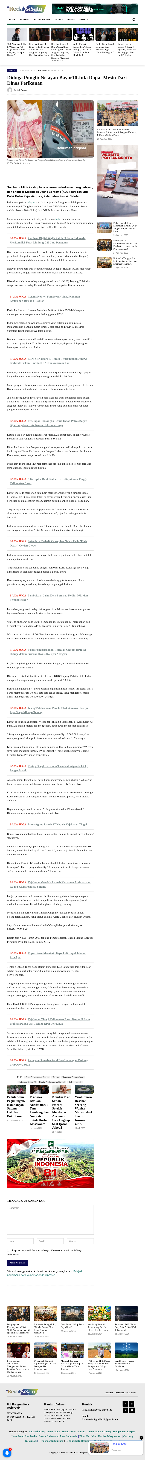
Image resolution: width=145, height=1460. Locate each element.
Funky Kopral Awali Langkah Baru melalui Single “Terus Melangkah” (105, 48)
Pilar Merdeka (87, 1436)
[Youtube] (132, 1410)
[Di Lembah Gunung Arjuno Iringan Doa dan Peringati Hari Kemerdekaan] (45, 1350)
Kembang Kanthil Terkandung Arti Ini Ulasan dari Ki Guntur (98, 1327)
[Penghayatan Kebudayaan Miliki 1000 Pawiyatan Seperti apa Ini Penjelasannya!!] (104, 245)
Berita (12, 70)
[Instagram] (131, 1404)
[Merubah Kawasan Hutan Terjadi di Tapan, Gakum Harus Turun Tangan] (72, 1350)
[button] (134, 19)
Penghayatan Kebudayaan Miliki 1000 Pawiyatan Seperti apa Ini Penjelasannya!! (125, 244)
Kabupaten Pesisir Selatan (72, 1077)
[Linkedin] (57, 172)
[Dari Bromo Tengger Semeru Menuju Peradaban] (126, 1350)
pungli (78, 1082)
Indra (58, 219)
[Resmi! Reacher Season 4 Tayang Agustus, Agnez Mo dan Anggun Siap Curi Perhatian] (128, 34)
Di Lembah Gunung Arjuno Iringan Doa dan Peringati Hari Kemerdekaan (45, 1365)
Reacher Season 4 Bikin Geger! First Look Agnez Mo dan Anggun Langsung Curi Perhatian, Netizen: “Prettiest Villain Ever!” (61, 52)
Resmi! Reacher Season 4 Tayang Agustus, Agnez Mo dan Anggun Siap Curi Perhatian (127, 49)
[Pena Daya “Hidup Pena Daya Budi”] (72, 1313)
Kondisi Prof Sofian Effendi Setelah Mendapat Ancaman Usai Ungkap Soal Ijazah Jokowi (61, 1112)
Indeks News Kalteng (99, 1431)
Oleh (70, 1082)
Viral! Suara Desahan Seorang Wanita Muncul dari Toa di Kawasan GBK (83, 1110)
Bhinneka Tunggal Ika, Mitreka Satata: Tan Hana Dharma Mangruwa (125, 261)
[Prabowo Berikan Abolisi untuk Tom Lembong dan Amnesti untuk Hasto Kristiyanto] (39, 1089)
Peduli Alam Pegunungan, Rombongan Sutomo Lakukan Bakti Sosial (16, 1106)
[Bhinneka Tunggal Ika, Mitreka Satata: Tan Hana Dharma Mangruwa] (104, 262)
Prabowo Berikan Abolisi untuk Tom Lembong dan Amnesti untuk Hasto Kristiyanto (39, 1110)
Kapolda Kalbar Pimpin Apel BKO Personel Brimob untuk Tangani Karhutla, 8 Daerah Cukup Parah (117, 132)
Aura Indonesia (68, 1436)
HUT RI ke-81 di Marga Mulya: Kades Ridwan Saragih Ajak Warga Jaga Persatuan (99, 1365)
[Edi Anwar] (10, 90)
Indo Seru (17, 1436)
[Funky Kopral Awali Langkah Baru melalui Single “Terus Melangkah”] (105, 34)
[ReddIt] (65, 172)
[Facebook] (32, 172)
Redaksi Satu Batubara (78, 1440)
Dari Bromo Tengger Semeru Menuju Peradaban (124, 1364)
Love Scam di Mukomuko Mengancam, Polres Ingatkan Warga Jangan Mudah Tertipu (18, 1366)
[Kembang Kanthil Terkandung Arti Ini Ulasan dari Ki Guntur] (99, 1313)
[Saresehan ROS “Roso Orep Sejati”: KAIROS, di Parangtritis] (126, 1313)
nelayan (31, 202)
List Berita (31, 1436)
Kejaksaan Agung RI (27, 1082)
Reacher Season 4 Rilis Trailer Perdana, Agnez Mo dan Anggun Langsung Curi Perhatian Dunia (39, 49)
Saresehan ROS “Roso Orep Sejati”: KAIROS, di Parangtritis (125, 1327)
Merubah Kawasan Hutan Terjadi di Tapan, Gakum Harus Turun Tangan (72, 1365)
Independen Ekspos (124, 1431)
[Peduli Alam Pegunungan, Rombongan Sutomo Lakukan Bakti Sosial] (16, 1089)
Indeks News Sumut (73, 1431)
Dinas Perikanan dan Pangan (37, 1077)
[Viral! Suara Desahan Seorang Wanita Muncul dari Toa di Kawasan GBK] (84, 1089)
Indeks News (53, 1431)
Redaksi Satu (36, 1431)
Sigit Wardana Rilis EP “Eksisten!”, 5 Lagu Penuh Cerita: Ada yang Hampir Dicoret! (16, 49)
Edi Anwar (22, 90)
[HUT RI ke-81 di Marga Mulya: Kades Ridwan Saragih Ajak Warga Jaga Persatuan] (99, 1350)
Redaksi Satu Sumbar (51, 1440)
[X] (41, 172)
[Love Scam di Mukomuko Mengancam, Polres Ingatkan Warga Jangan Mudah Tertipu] (18, 1350)
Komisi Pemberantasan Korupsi (52, 1082)
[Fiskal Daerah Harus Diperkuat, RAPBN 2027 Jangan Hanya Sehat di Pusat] (104, 227)
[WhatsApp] (49, 172)
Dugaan (56, 1077)
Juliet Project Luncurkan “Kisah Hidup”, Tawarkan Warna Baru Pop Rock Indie (82, 49)
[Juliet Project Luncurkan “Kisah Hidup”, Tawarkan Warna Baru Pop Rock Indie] (83, 34)
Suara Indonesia (48, 1436)
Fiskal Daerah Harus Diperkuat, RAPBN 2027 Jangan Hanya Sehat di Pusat (125, 227)
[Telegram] (73, 172)
